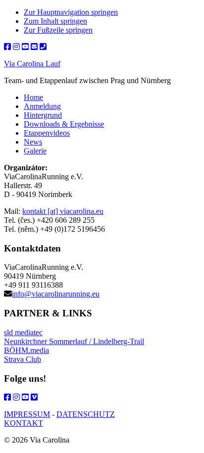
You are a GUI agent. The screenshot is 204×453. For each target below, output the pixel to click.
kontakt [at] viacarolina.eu (62, 211)
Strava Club (22, 359)
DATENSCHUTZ (85, 414)
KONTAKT (23, 423)
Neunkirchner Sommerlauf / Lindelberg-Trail (74, 341)
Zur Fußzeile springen (58, 30)
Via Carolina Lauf (32, 63)
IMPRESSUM (27, 414)
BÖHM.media (26, 350)
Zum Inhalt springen (55, 21)
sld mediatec (23, 332)
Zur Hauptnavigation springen (71, 12)
